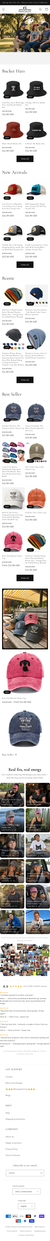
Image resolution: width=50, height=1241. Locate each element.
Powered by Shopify (25, 1227)
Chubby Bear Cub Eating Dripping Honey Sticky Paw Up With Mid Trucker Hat (13, 247)
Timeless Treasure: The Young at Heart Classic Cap (13, 427)
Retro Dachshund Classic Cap (12, 557)
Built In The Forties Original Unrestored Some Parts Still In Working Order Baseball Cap (12, 516)
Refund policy (40, 1227)
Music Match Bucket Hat (12, 144)
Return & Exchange (14, 1083)
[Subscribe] (41, 1173)
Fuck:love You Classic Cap (35, 512)
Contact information (26, 1235)
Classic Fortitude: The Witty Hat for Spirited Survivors (34, 428)
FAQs (8, 1113)
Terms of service (26, 1231)
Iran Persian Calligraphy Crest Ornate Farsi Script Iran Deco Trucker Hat (12, 206)
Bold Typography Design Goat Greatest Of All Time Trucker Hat (35, 206)
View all (25, 158)
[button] (3, 9)
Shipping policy (40, 1231)
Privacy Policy (12, 1149)
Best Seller (8, 754)
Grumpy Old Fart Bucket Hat (35, 104)
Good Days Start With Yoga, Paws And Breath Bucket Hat (13, 105)
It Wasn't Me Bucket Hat (35, 144)
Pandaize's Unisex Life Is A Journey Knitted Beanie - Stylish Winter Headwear (36, 355)
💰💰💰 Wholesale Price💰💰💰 (20, 1089)
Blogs (8, 1095)
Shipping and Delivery (15, 1119)
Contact (9, 1076)
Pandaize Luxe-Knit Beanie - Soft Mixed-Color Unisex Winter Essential (36, 312)
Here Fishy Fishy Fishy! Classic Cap (34, 468)
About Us (10, 1136)
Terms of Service (13, 1155)
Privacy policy (12, 1231)
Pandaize (14, 1227)
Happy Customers (14, 1143)
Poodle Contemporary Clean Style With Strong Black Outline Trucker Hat (36, 247)
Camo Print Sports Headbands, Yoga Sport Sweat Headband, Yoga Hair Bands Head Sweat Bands (11, 471)
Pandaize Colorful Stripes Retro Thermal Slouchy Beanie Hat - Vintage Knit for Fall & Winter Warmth (12, 313)
